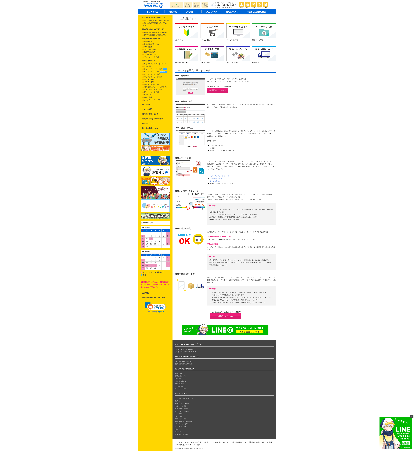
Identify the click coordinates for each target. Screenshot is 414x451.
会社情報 (145, 293)
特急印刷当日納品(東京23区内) (155, 32)
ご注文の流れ (211, 12)
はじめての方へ (153, 12)
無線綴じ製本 (149, 42)
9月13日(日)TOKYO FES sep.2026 (156, 21)
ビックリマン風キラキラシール (155, 64)
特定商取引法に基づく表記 (256, 442)
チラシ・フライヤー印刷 (153, 69)
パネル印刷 (148, 97)
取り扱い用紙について (150, 128)
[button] (155, 307)
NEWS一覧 (217, 442)
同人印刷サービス (148, 61)
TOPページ (179, 442)
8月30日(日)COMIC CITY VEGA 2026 (154, 24)
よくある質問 (147, 109)
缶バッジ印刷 (149, 79)
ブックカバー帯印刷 (151, 57)
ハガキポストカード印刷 (153, 90)
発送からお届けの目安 (256, 12)
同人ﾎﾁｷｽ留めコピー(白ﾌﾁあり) (155, 87)
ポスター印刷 (149, 82)
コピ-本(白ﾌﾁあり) (150, 54)
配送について (232, 12)
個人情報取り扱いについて (183, 445)
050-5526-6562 (226, 5)
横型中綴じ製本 (149, 52)
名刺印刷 (147, 95)
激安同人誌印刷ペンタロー (186, 448)
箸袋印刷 (147, 66)
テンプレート (147, 105)
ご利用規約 (197, 445)
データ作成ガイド (216, 178)
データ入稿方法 (215, 181)
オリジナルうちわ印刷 (152, 74)
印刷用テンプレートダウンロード (221, 176)
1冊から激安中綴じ (151, 49)
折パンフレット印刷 (151, 92)
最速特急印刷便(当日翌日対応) (153, 29)
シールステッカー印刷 (152, 100)
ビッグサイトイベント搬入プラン (154, 17)
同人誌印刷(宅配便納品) (151, 39)
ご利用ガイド (191, 12)
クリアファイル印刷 (151, 72)
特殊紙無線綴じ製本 (151, 44)
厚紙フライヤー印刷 (151, 84)
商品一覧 (173, 12)
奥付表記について (148, 123)
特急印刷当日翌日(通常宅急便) (155, 35)
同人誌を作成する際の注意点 (152, 119)
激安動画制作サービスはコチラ (153, 298)
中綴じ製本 (148, 47)
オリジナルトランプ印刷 (153, 77)
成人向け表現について (150, 114)
